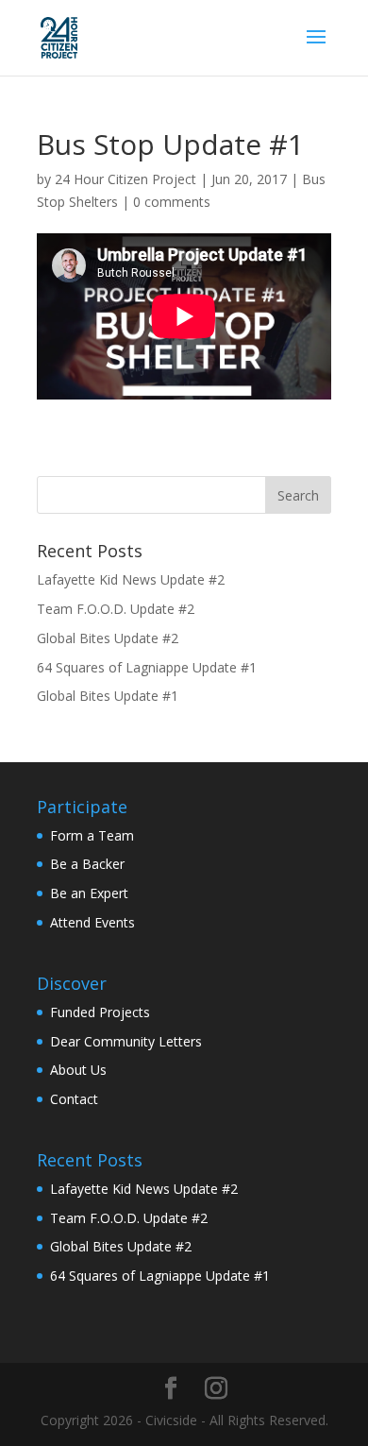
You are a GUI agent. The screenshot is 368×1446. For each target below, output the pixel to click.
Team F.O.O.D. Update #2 (115, 609)
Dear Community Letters (126, 1041)
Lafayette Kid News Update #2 (131, 579)
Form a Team (92, 835)
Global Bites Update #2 (107, 638)
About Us (78, 1070)
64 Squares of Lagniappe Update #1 (147, 667)
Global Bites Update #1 (107, 696)
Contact (74, 1099)
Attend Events (92, 922)
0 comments (171, 202)
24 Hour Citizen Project (125, 179)
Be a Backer (87, 864)
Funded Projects (100, 1012)
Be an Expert (89, 893)
